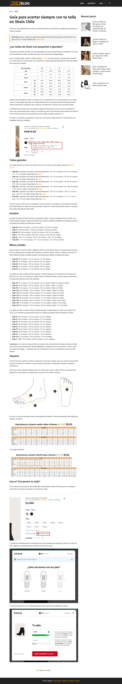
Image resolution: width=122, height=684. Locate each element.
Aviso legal (57, 681)
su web (45, 58)
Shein (82, 3)
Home (11, 11)
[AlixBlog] (20, 3)
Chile (101, 3)
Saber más (40, 39)
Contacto (65, 681)
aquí (40, 174)
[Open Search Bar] (109, 3)
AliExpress (91, 3)
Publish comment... (45, 670)
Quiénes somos (74, 681)
